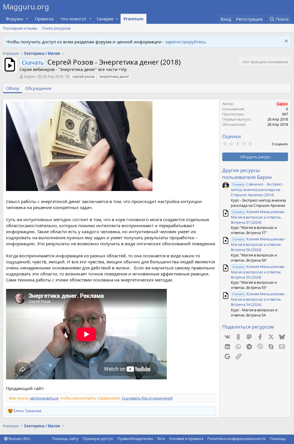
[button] (27, 19)
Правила (44, 19)
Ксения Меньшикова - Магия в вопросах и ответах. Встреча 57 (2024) (258, 217)
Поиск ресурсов (56, 28)
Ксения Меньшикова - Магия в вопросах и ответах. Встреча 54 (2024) (258, 299)
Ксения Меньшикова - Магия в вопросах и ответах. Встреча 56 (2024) (258, 244)
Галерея (105, 19)
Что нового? (73, 19)
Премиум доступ (98, 438)
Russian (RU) (19, 438)
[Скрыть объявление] (285, 42)
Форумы (14, 19)
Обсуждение (38, 88)
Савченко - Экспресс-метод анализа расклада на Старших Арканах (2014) (257, 189)
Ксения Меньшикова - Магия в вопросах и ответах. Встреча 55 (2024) (258, 272)
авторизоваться (44, 398)
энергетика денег (114, 76)
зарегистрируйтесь (185, 42)
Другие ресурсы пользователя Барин (247, 173)
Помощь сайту (65, 438)
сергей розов (83, 76)
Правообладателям (135, 438)
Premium (133, 19)
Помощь (278, 438)
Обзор (12, 88)
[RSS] (290, 438)
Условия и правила (186, 438)
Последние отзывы (20, 28)
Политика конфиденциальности (236, 438)
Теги (161, 438)
